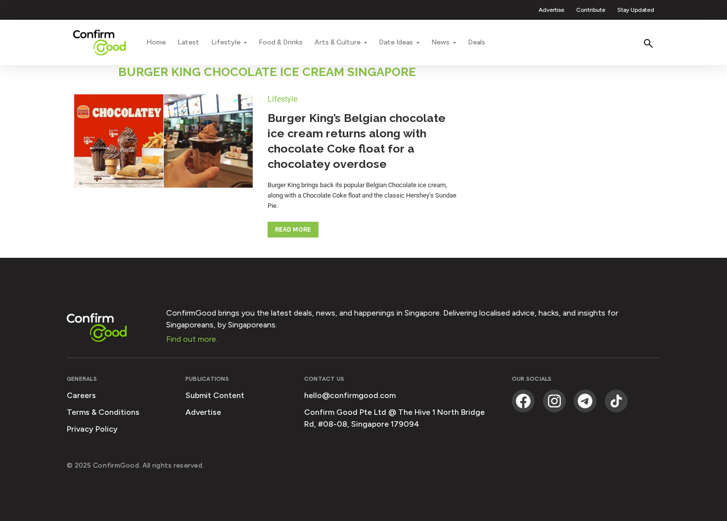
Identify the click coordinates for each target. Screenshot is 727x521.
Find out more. (192, 339)
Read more (293, 229)
